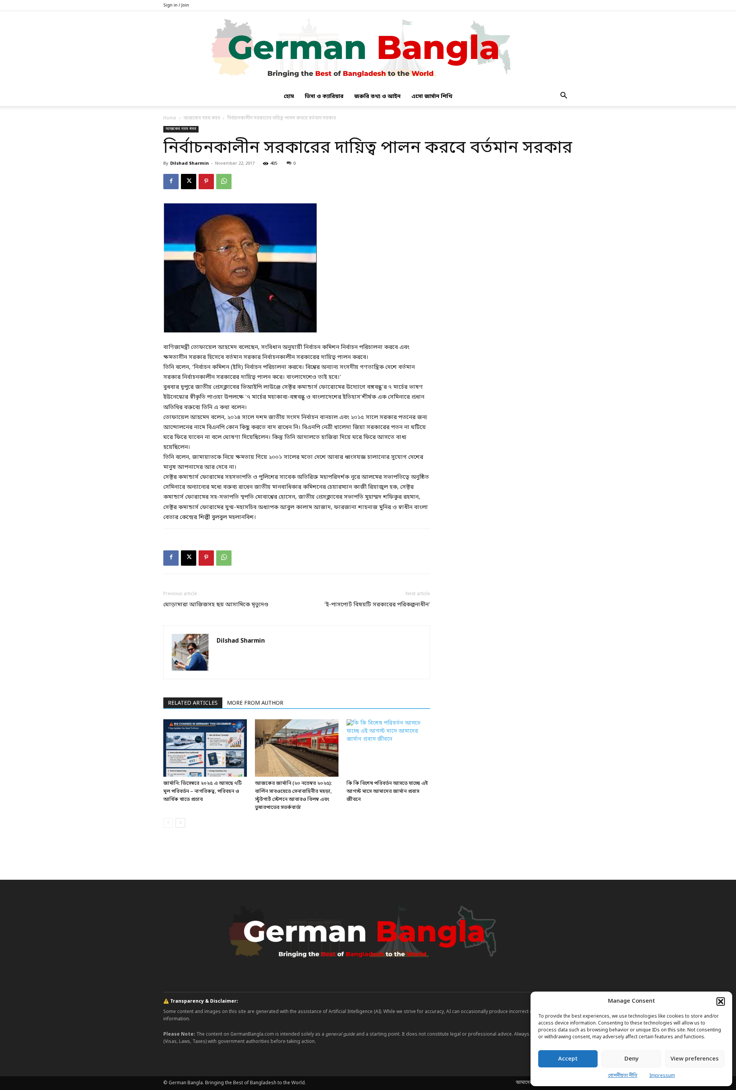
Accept (568, 1059)
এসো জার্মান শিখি (431, 96)
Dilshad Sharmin (189, 163)
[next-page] (180, 823)
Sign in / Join (176, 5)
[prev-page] (168, 823)
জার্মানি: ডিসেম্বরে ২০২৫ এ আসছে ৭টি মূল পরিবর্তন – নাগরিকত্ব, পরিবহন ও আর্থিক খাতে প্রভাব (202, 791)
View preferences (694, 1059)
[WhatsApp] (224, 181)
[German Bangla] (368, 49)
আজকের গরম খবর (202, 118)
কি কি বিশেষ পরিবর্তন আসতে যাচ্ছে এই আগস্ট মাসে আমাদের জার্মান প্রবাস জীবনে (387, 791)
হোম (289, 96)
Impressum (662, 1076)
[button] (720, 1001)
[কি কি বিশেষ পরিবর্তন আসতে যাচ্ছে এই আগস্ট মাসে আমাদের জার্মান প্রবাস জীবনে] (388, 748)
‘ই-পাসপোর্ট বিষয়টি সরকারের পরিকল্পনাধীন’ (377, 605)
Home (169, 118)
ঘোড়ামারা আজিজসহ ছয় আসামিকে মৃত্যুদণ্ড (215, 605)
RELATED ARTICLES (193, 703)
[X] (188, 181)
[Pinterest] (206, 181)
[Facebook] (171, 181)
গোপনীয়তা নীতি (622, 1076)
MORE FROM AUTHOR (255, 703)
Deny (631, 1059)
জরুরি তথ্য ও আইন (377, 96)
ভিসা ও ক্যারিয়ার (324, 96)
